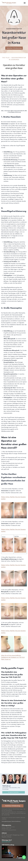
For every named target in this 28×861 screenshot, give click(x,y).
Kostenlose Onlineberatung (14, 48)
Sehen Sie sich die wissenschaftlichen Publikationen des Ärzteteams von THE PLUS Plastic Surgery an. (13, 657)
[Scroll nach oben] (24, 856)
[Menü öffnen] (24, 2)
